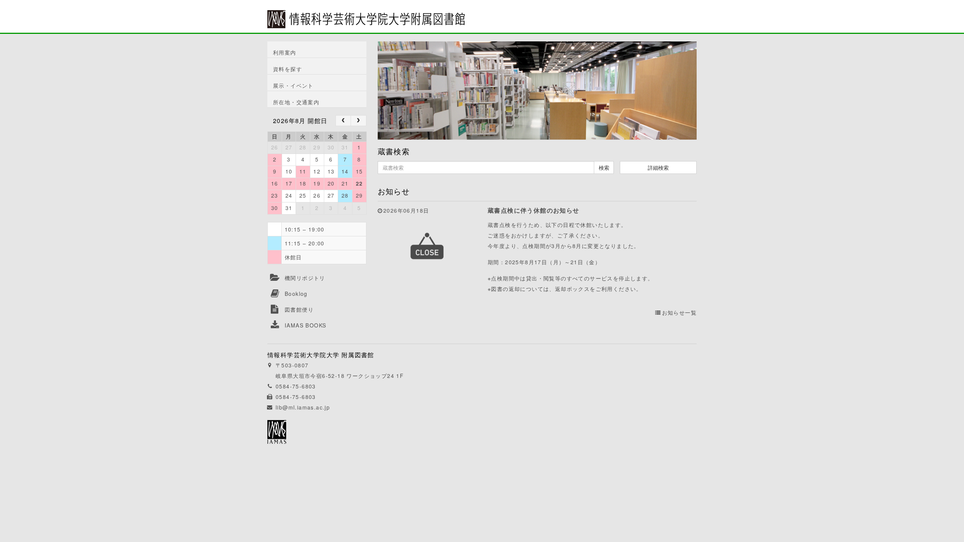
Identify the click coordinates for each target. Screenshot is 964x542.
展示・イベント (293, 85)
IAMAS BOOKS (305, 325)
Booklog (296, 293)
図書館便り (299, 309)
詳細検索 (658, 167)
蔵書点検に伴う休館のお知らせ (534, 210)
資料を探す (287, 69)
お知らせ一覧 (679, 312)
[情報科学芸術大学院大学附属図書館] (366, 14)
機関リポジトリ (305, 278)
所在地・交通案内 (296, 102)
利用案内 (284, 52)
